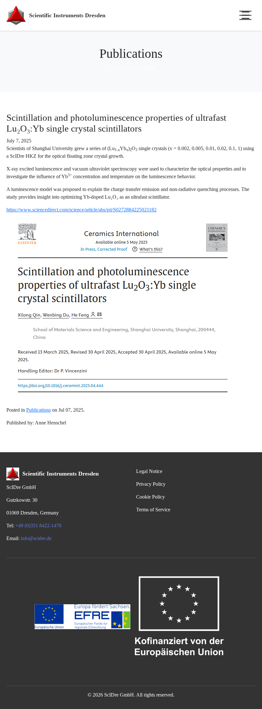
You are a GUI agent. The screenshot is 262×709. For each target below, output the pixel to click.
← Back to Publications (131, 67)
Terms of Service (153, 509)
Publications (38, 410)
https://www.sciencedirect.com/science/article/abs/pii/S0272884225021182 (81, 209)
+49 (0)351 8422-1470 (38, 525)
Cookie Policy (150, 496)
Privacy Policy (151, 484)
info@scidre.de (36, 538)
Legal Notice (149, 471)
